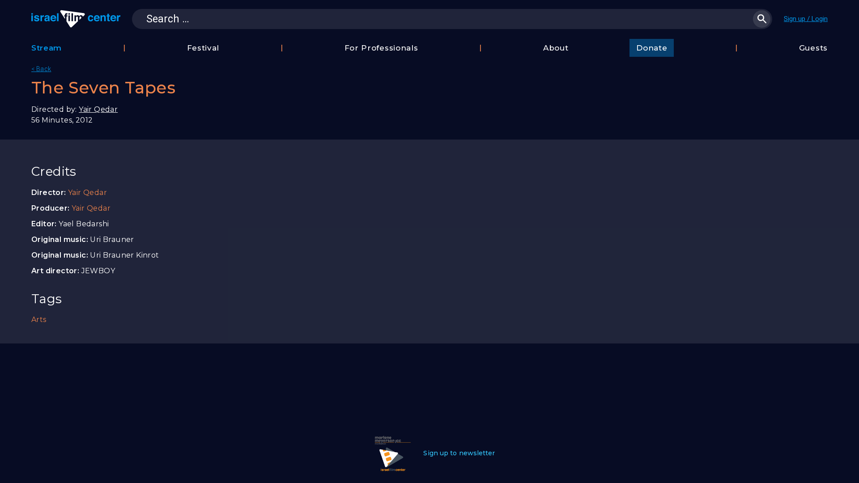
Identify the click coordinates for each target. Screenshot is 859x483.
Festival (203, 47)
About (556, 47)
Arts (39, 319)
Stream (46, 47)
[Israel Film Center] (75, 19)
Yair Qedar (98, 109)
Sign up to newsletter (459, 453)
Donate (651, 47)
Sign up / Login (806, 19)
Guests (813, 47)
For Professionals (381, 47)
